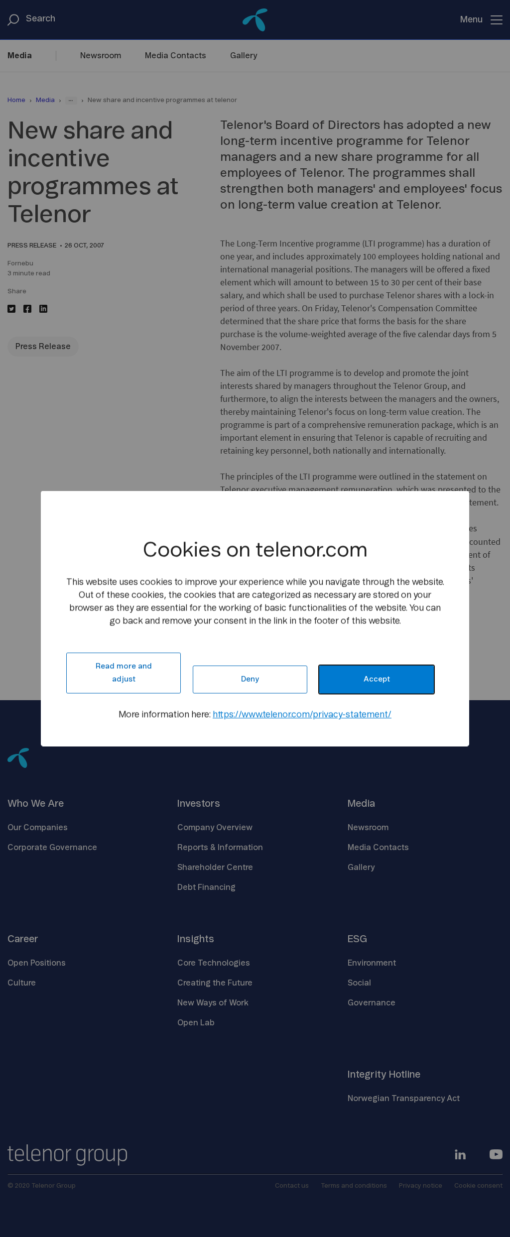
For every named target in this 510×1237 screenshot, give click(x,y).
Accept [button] (377, 679)
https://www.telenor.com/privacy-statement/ (302, 715)
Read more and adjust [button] (124, 673)
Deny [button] (250, 679)
